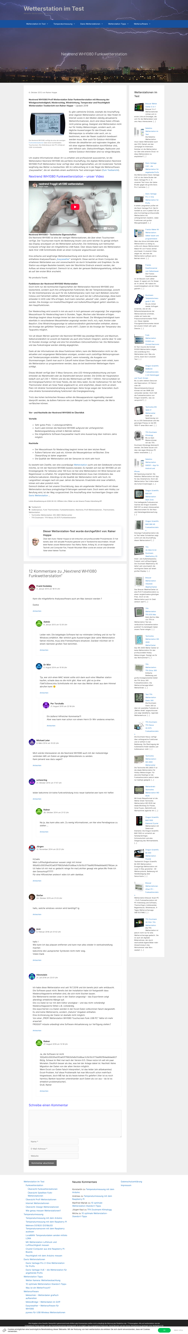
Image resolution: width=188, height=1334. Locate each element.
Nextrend (79, 510)
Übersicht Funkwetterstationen (42, 1189)
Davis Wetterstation (38, 495)
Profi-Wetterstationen (93, 510)
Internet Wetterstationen (37, 1203)
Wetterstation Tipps (117, 24)
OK (164, 1330)
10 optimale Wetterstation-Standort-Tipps (46, 1284)
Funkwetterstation (67, 510)
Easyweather (63, 259)
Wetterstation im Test (54, 8)
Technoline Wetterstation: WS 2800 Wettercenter (51, 515)
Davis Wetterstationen (90, 24)
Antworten (37, 611)
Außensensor (36, 510)
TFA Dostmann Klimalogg (99, 1209)
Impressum (126, 1185)
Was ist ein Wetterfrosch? (38, 1287)
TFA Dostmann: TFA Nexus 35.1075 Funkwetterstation (53, 518)
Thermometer (108, 510)
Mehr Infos (178, 1330)
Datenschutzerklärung (131, 1181)
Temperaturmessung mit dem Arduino (44, 1218)
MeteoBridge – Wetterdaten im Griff (43, 1302)
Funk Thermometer (51, 510)
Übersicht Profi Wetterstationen (41, 1199)
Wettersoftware (141, 24)
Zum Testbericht (110, 170)
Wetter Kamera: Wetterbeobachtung (43, 1280)
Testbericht (36, 507)
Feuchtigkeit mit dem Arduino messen (44, 1255)
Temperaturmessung (62, 24)
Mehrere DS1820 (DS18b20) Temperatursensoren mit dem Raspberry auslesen (45, 1228)
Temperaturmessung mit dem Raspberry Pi (46, 1221)
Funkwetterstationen (36, 143)
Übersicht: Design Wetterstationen (42, 1207)
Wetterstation (80, 464)
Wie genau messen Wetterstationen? (43, 1210)
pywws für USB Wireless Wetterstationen (45, 1312)
